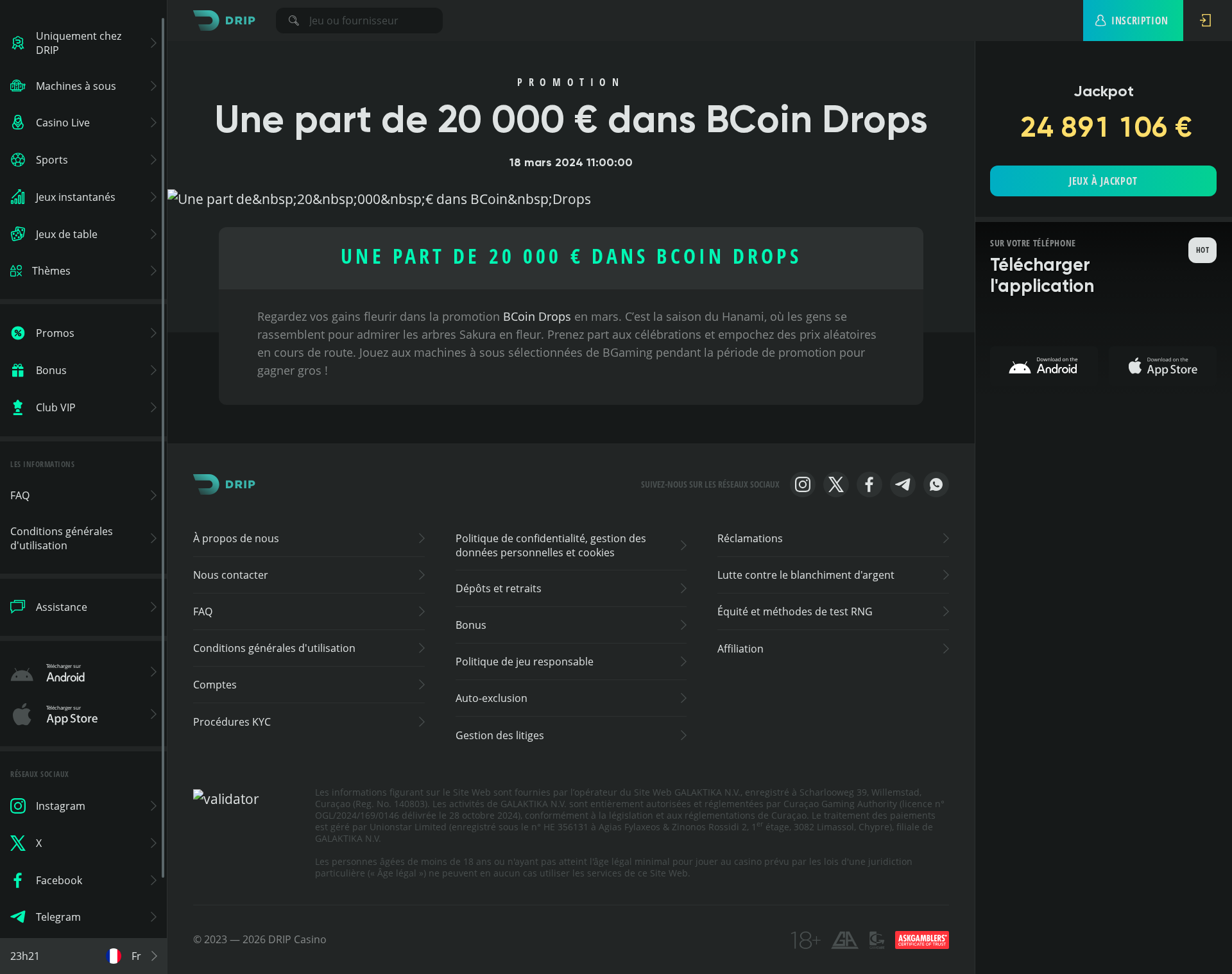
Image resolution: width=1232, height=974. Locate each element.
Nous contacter (230, 575)
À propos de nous (236, 538)
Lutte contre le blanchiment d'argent (805, 575)
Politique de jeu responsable (525, 661)
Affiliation (740, 649)
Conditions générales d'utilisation (274, 648)
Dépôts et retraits (499, 588)
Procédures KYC (232, 722)
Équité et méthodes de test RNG (795, 611)
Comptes (215, 685)
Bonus (471, 625)
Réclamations (750, 538)
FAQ (202, 611)
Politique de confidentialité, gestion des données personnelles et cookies (551, 545)
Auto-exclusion (491, 698)
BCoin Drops (537, 316)
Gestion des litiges (500, 735)
